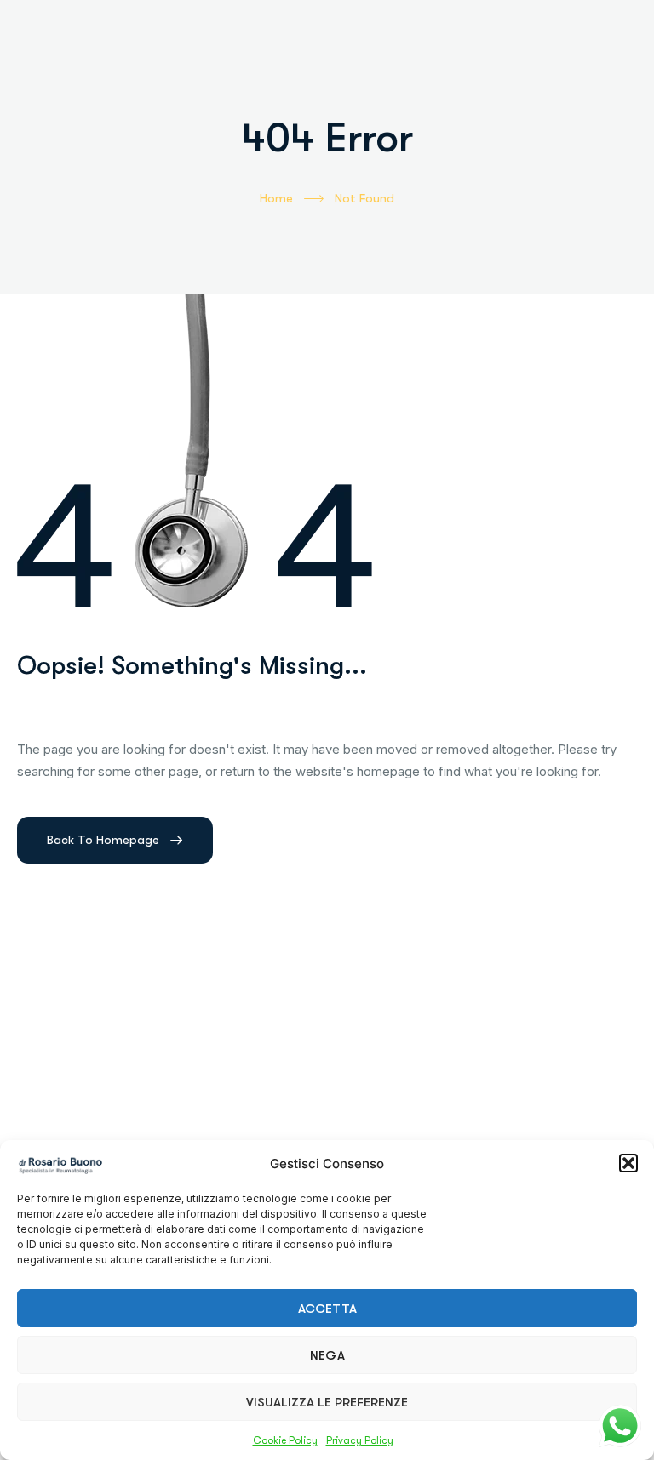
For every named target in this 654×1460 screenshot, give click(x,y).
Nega (327, 1355)
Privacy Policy (359, 1440)
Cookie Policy (285, 1440)
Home (276, 198)
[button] (628, 1163)
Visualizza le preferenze (327, 1402)
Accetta (327, 1308)
